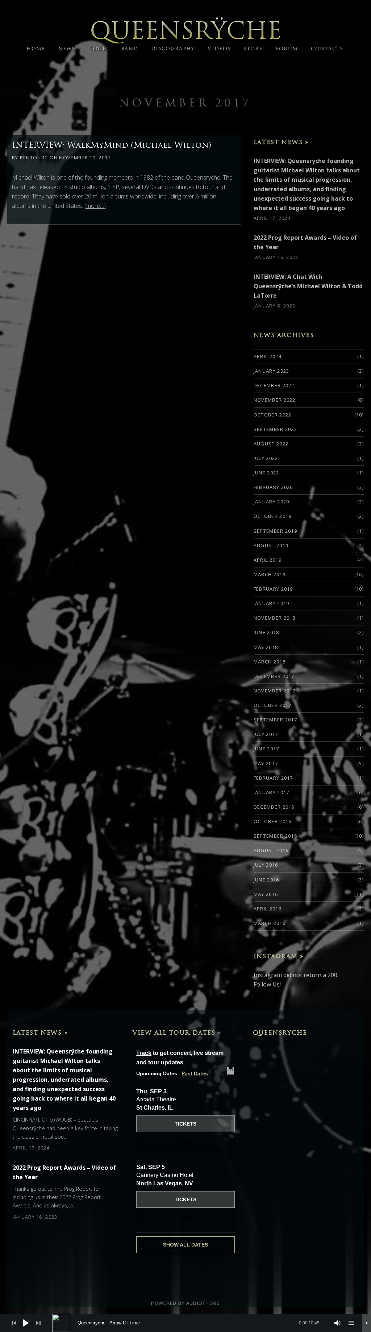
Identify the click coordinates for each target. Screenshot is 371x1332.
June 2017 (266, 748)
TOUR (98, 49)
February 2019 (273, 589)
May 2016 (266, 894)
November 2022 (275, 400)
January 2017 (271, 792)
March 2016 (269, 923)
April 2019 (268, 560)
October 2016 (273, 821)
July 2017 (266, 734)
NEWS (66, 49)
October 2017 (273, 705)
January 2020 (271, 501)
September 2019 (275, 531)
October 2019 (273, 516)
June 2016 (266, 879)
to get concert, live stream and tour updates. (180, 1057)
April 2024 (268, 356)
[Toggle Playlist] (351, 1323)
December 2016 (274, 807)
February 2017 (273, 778)
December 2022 (274, 385)
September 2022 (275, 429)
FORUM (287, 49)
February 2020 (273, 487)
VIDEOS (219, 49)
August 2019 (271, 545)
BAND (129, 49)
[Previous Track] (14, 1323)
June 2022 (266, 472)
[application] (185, 1323)
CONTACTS (327, 49)
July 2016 (266, 865)
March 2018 (269, 661)
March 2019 (269, 574)
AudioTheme (203, 1303)
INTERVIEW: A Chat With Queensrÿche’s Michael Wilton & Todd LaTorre (308, 286)
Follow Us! (267, 984)
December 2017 (274, 676)
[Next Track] (38, 1323)
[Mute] (337, 1323)
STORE (253, 49)
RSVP (185, 1142)
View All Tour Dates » (177, 1032)
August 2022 (271, 443)
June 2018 (266, 632)
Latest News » (281, 142)
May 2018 (266, 647)
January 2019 (271, 603)
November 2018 (275, 618)
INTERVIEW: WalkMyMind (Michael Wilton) (111, 145)
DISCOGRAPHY (173, 49)
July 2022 (266, 458)
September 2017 (275, 719)
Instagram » (279, 956)
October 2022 (273, 414)
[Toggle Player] (366, 1323)
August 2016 (271, 850)
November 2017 (185, 102)
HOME (35, 49)
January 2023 (271, 371)
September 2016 (275, 836)
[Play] (26, 1323)
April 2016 (268, 908)
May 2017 (266, 763)
